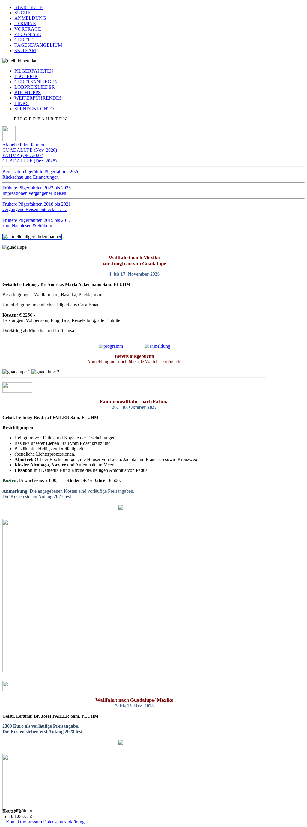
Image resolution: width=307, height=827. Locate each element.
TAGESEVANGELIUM (38, 45)
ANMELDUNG (30, 18)
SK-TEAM (25, 50)
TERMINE (25, 23)
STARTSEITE (28, 7)
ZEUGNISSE (27, 34)
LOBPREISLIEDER (34, 87)
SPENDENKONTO (34, 108)
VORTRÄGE (27, 28)
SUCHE (22, 12)
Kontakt (11, 821)
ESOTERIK (26, 76)
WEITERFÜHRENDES (38, 97)
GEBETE (23, 39)
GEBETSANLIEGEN (36, 81)
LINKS (21, 103)
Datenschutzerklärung (64, 821)
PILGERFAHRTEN (34, 70)
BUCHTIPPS (27, 92)
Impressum (31, 821)
